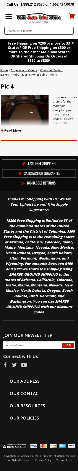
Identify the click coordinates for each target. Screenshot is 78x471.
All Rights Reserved (19, 460)
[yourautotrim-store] (39, 18)
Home (4, 70)
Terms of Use (64, 460)
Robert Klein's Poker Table (30, 74)
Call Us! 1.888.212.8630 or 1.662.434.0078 (40, 4)
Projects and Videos (24, 70)
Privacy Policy (43, 460)
